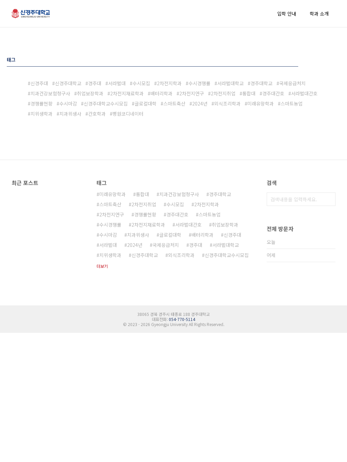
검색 (328, 199)
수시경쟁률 (199, 83)
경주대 (94, 83)
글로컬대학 (146, 103)
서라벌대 (117, 83)
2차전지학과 (169, 83)
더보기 (102, 266)
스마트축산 (174, 103)
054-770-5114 (182, 319)
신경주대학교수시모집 (106, 103)
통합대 (249, 93)
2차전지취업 (223, 93)
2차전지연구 (191, 93)
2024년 (199, 103)
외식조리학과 (227, 103)
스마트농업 (292, 103)
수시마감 (68, 103)
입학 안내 (286, 13)
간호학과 (97, 113)
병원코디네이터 (128, 113)
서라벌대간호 (304, 93)
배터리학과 (161, 93)
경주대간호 (273, 93)
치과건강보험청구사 (50, 93)
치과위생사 (70, 113)
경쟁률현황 (41, 103)
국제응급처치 (292, 83)
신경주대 (39, 83)
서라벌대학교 (230, 83)
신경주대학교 (68, 83)
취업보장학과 (90, 93)
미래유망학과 (260, 103)
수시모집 (141, 83)
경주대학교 (261, 83)
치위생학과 (41, 113)
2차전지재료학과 (127, 93)
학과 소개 (319, 13)
